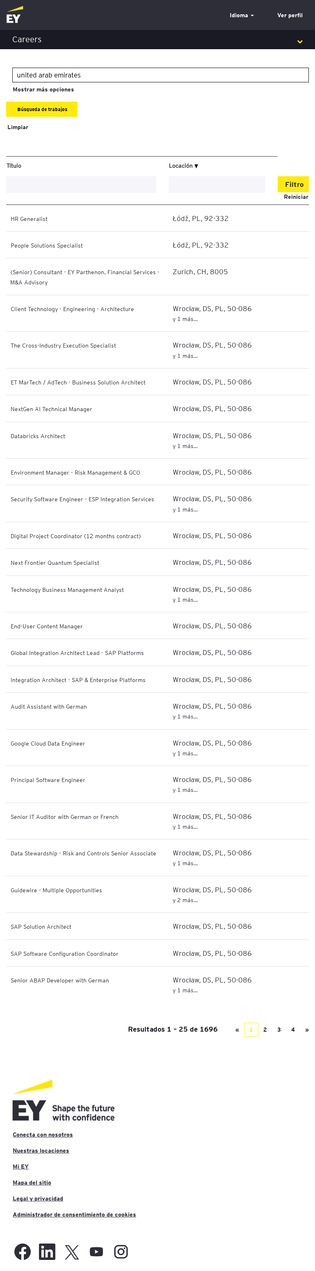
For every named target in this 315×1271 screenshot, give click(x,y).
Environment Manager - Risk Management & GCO (75, 472)
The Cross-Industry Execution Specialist (63, 345)
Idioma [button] (240, 15)
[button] (157, 39)
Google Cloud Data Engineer (48, 743)
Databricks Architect (38, 435)
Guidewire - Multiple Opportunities (56, 890)
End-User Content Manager (47, 626)
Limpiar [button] (17, 127)
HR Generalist (29, 218)
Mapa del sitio (32, 1182)
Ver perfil (290, 15)
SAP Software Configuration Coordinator (65, 953)
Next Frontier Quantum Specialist (55, 562)
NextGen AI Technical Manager (51, 408)
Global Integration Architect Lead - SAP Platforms (77, 652)
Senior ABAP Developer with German (60, 980)
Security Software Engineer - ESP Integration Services (82, 498)
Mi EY (21, 1166)
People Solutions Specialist (47, 245)
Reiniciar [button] (296, 196)
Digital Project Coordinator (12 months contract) (76, 535)
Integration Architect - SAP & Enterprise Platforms (78, 679)
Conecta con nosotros (43, 1134)
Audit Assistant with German (49, 706)
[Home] (14, 15)
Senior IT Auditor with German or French (65, 816)
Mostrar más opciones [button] (43, 89)
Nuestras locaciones (41, 1150)
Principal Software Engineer (48, 779)
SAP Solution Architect (41, 926)
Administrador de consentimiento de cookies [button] (74, 1214)
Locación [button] (181, 165)
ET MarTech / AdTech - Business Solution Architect (78, 382)
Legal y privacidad (38, 1198)
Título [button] (14, 165)
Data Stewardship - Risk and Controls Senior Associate (83, 853)
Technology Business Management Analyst (67, 589)
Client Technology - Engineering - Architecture (72, 308)
